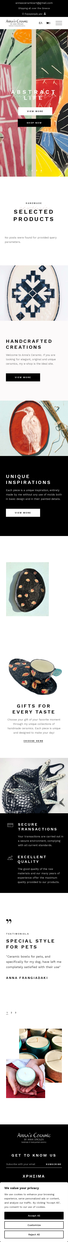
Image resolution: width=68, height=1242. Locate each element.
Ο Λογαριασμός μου (32, 14)
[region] (34, 1212)
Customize (34, 1225)
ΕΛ (40, 23)
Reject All (34, 1234)
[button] (7, 1013)
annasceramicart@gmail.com (34, 3)
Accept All (34, 1215)
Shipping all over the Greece (34, 8)
